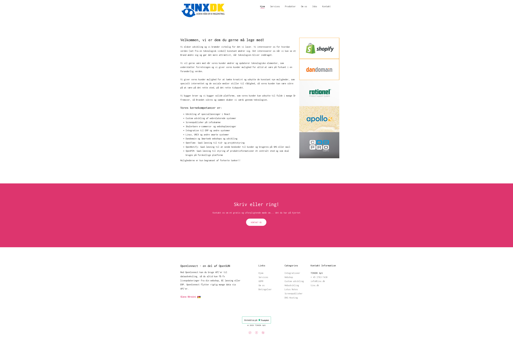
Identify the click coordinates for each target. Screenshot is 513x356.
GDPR (261, 281)
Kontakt (326, 6)
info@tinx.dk (318, 281)
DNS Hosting (291, 297)
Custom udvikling (294, 281)
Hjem (262, 6)
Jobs (314, 6)
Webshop (289, 277)
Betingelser (265, 289)
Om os (304, 6)
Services (275, 6)
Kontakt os (256, 222)
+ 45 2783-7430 (319, 277)
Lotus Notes (291, 289)
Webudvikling (292, 285)
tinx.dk (315, 285)
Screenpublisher (294, 293)
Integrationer (292, 273)
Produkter (290, 6)
